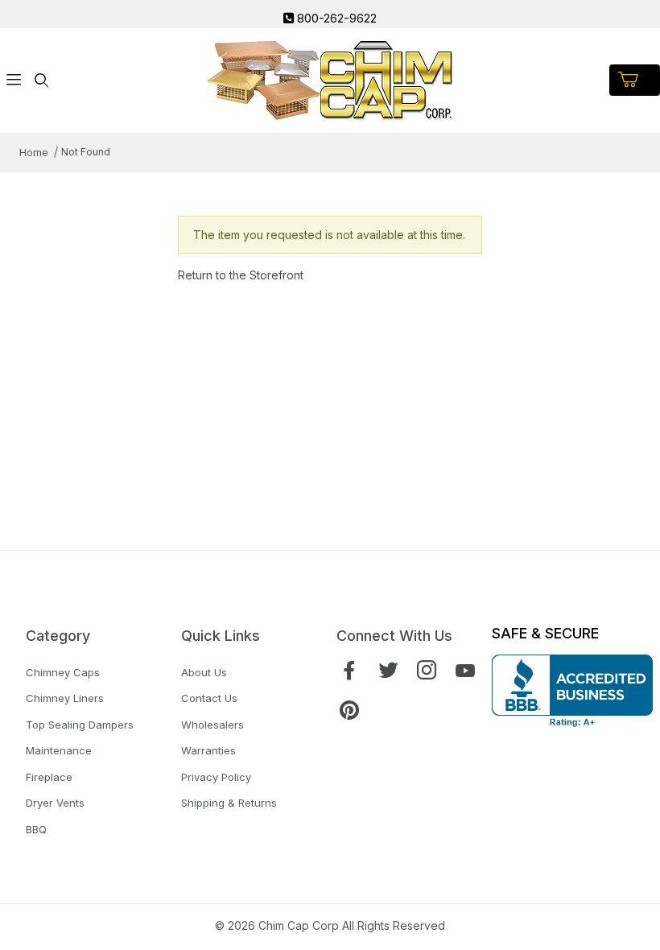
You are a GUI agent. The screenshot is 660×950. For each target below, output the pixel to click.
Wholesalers (212, 724)
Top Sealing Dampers (80, 724)
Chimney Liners (65, 698)
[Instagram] (426, 670)
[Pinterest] (349, 710)
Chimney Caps (63, 672)
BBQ (36, 829)
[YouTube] (465, 670)
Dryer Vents (55, 802)
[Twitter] (388, 670)
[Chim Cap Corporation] (330, 78)
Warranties (208, 750)
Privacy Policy (216, 776)
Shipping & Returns (229, 802)
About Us (204, 672)
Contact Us (209, 698)
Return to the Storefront (240, 275)
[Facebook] (349, 670)
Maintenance (59, 750)
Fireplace (49, 776)
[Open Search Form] (41, 80)
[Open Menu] (13, 80)
